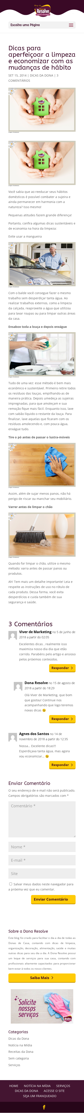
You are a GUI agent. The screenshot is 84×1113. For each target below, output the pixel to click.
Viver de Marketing (35, 631)
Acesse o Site (54, 1091)
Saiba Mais (39, 977)
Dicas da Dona (41, 75)
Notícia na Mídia (20, 1045)
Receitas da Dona (20, 1052)
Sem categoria (18, 1058)
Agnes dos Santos (34, 733)
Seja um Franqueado (39, 1096)
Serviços (14, 1065)
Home (13, 1086)
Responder (60, 668)
